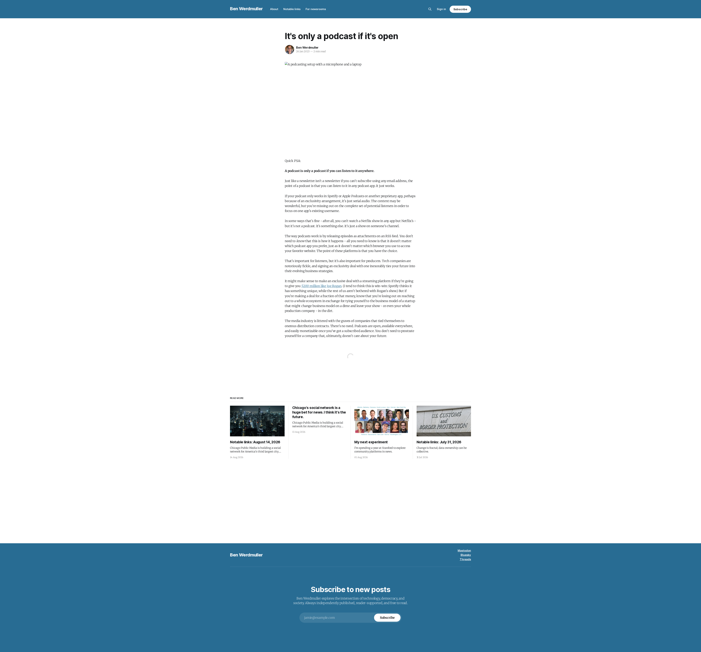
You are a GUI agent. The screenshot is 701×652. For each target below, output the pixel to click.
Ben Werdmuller (246, 8)
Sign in (441, 9)
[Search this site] (430, 9)
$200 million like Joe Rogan (321, 286)
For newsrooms (316, 9)
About (274, 9)
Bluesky (466, 555)
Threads (465, 559)
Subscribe (460, 9)
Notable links (291, 9)
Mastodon (464, 550)
